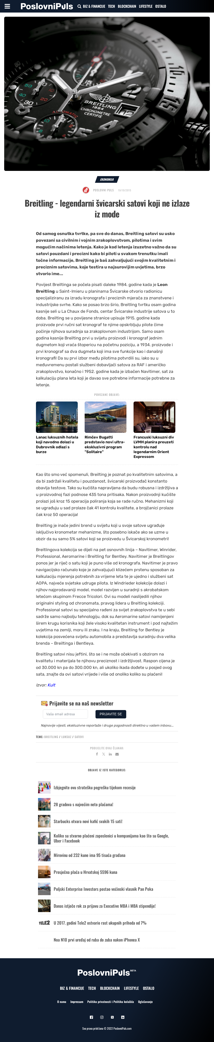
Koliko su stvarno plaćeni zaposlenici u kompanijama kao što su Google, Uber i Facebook (111, 838)
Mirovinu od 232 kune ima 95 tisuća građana (89, 855)
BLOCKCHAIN (127, 6)
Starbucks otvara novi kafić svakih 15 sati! (88, 821)
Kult (51, 684)
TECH (111, 6)
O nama (61, 1001)
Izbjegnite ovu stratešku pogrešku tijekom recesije (95, 787)
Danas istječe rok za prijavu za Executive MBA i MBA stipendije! (105, 906)
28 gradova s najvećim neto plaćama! (83, 804)
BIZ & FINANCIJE (94, 6)
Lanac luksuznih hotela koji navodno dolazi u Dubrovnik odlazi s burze (57, 444)
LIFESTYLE (145, 6)
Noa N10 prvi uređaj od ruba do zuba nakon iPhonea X (97, 940)
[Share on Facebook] (97, 754)
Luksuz (66, 736)
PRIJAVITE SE (111, 714)
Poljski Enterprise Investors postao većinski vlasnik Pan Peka (103, 889)
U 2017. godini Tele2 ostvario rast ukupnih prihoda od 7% (100, 923)
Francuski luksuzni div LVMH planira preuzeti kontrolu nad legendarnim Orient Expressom (154, 447)
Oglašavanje (145, 1001)
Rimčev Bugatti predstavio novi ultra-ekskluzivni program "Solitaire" (105, 444)
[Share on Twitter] (103, 754)
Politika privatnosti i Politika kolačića (110, 1001)
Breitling (51, 736)
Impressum (76, 1001)
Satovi (79, 736)
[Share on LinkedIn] (110, 754)
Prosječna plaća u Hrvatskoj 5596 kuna (85, 872)
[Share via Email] (117, 754)
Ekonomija (107, 179)
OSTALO (160, 6)
